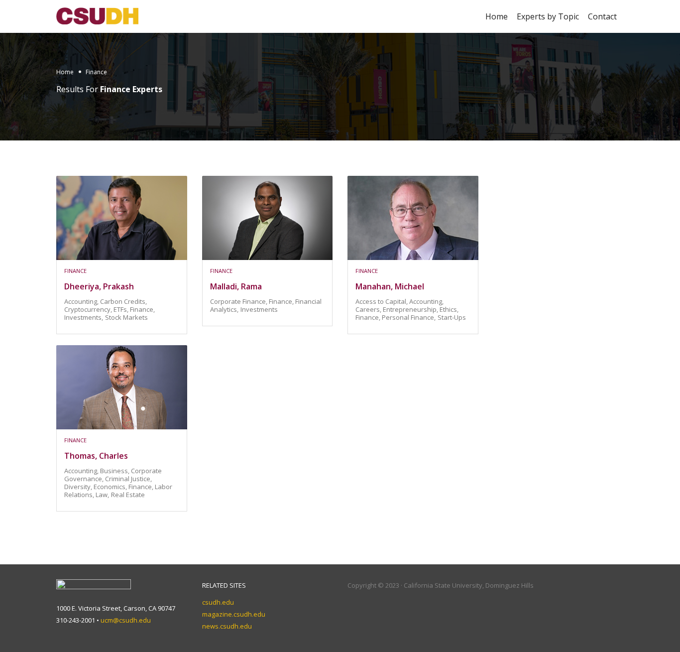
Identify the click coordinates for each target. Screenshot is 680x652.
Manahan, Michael (389, 286)
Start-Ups (452, 317)
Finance (75, 270)
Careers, (369, 309)
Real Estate (128, 494)
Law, (102, 494)
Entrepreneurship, (411, 309)
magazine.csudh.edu (233, 614)
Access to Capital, (382, 301)
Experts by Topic (548, 16)
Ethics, (449, 309)
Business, (115, 470)
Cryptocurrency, (88, 309)
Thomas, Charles (96, 455)
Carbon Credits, (123, 301)
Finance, (142, 309)
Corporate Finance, (239, 301)
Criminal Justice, (128, 478)
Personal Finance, (409, 317)
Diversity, (79, 486)
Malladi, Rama (236, 286)
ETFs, (121, 309)
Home (496, 16)
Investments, (83, 317)
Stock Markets (126, 317)
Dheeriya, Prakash (99, 286)
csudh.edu (218, 602)
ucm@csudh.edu (126, 620)
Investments (259, 309)
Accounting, (82, 301)
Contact (602, 16)
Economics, (111, 486)
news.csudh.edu (227, 626)
